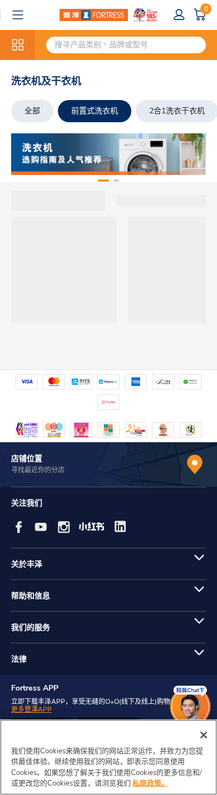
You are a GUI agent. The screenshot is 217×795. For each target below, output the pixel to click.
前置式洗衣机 (94, 111)
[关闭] (203, 735)
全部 (32, 111)
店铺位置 (26, 458)
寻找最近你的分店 (38, 470)
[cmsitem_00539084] (108, 154)
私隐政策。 (150, 783)
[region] (108, 757)
